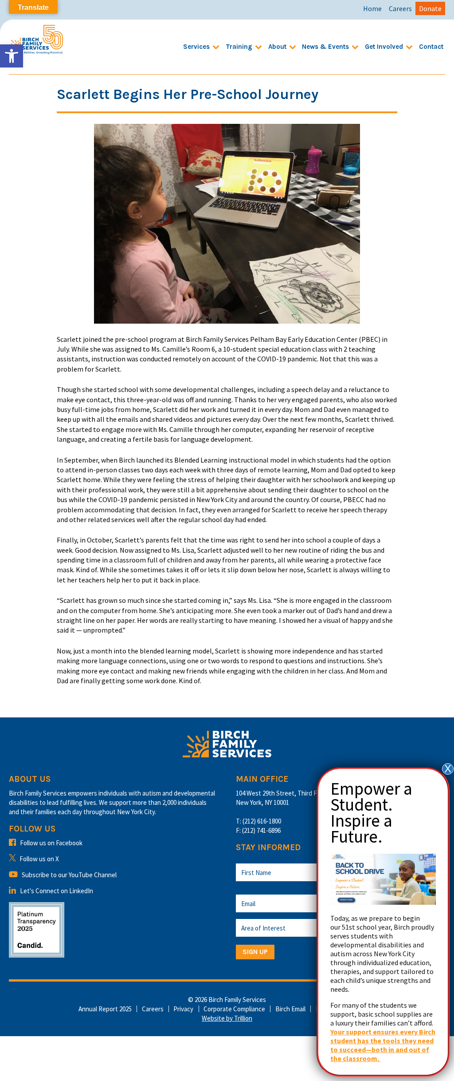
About (277, 47)
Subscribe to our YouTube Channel (69, 875)
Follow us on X (39, 859)
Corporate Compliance (234, 1009)
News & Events (325, 47)
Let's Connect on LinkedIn (56, 891)
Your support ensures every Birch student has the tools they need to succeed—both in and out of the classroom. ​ (382, 1045)
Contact (431, 47)
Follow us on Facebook (51, 843)
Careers (400, 8)
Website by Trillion (227, 1018)
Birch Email (290, 1009)
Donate (430, 8)
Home (372, 8)
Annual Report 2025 (105, 1009)
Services (196, 47)
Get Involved (384, 47)
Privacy (183, 1009)
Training (239, 47)
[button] (11, 55)
